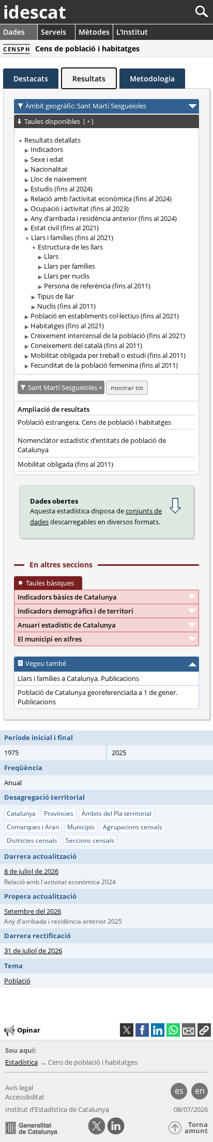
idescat (34, 12)
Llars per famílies (69, 266)
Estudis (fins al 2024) (62, 188)
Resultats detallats (52, 140)
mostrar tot (127, 387)
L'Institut (132, 32)
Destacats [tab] (30, 78)
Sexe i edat (47, 159)
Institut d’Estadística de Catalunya (57, 1109)
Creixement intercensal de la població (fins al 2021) (108, 335)
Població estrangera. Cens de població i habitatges (94, 422)
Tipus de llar (55, 296)
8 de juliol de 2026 (31, 871)
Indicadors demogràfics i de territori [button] (75, 611)
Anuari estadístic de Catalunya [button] (67, 625)
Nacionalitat (49, 169)
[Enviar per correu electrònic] (188, 1030)
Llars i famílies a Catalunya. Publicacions (78, 678)
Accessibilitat (24, 1097)
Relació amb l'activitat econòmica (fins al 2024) (101, 198)
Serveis (53, 32)
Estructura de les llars (70, 247)
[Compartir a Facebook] (142, 1030)
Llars (51, 256)
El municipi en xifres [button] (50, 639)
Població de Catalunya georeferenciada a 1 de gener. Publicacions (97, 697)
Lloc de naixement (59, 179)
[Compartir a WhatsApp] (173, 1030)
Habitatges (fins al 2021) (67, 325)
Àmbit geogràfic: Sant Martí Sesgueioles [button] (85, 105)
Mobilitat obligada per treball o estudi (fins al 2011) (108, 355)
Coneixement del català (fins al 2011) (86, 345)
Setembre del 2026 (32, 911)
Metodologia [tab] (152, 78)
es (179, 1090)
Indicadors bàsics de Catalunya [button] (67, 597)
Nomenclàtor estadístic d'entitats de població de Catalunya (92, 445)
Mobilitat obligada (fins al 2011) (65, 464)
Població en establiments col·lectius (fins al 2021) (105, 316)
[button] (204, 1030)
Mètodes (94, 32)
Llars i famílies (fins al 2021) (72, 237)
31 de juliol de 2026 (33, 950)
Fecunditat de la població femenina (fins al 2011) (104, 365)
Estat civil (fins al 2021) (65, 227)
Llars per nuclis (66, 276)
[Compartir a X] (126, 1030)
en (200, 1090)
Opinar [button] (28, 1030)
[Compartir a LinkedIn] (157, 1030)
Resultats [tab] (88, 78)
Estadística (21, 1062)
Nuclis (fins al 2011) (66, 306)
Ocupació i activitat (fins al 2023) (80, 208)
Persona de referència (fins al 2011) (97, 285)
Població (17, 980)
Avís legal (19, 1087)
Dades (14, 32)
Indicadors (47, 149)
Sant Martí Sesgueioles (63, 387)
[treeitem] (104, 252)
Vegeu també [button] (45, 663)
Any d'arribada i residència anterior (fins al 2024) (104, 218)
